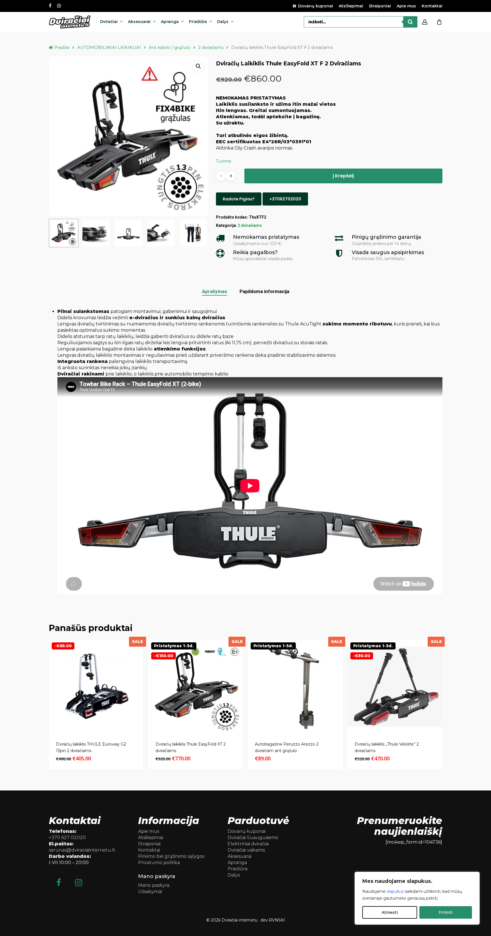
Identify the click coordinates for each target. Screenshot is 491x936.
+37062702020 (285, 199)
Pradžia (61, 47)
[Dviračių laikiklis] (395, 687)
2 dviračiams (210, 47)
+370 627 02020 (67, 837)
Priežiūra (237, 868)
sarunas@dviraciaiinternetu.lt (82, 850)
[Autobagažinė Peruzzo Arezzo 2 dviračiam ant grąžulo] (295, 687)
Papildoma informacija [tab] (264, 291)
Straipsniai (149, 843)
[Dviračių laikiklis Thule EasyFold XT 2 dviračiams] (195, 687)
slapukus (395, 891)
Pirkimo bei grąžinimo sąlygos (171, 856)
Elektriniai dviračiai (248, 843)
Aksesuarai (239, 856)
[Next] (199, 233)
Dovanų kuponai (246, 831)
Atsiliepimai (150, 837)
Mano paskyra (153, 885)
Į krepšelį (343, 176)
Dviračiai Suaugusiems (253, 837)
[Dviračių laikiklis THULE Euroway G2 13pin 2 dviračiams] (96, 687)
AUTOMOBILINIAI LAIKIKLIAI (109, 47)
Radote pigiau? (239, 199)
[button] (198, 66)
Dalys (234, 875)
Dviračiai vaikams (246, 850)
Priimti (446, 912)
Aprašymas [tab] (214, 291)
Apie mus (148, 831)
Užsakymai (150, 891)
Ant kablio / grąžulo (169, 47)
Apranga (237, 862)
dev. (265, 920)
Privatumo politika (159, 862)
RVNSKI (277, 920)
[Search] (410, 22)
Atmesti (390, 912)
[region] (417, 898)
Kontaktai (149, 850)
